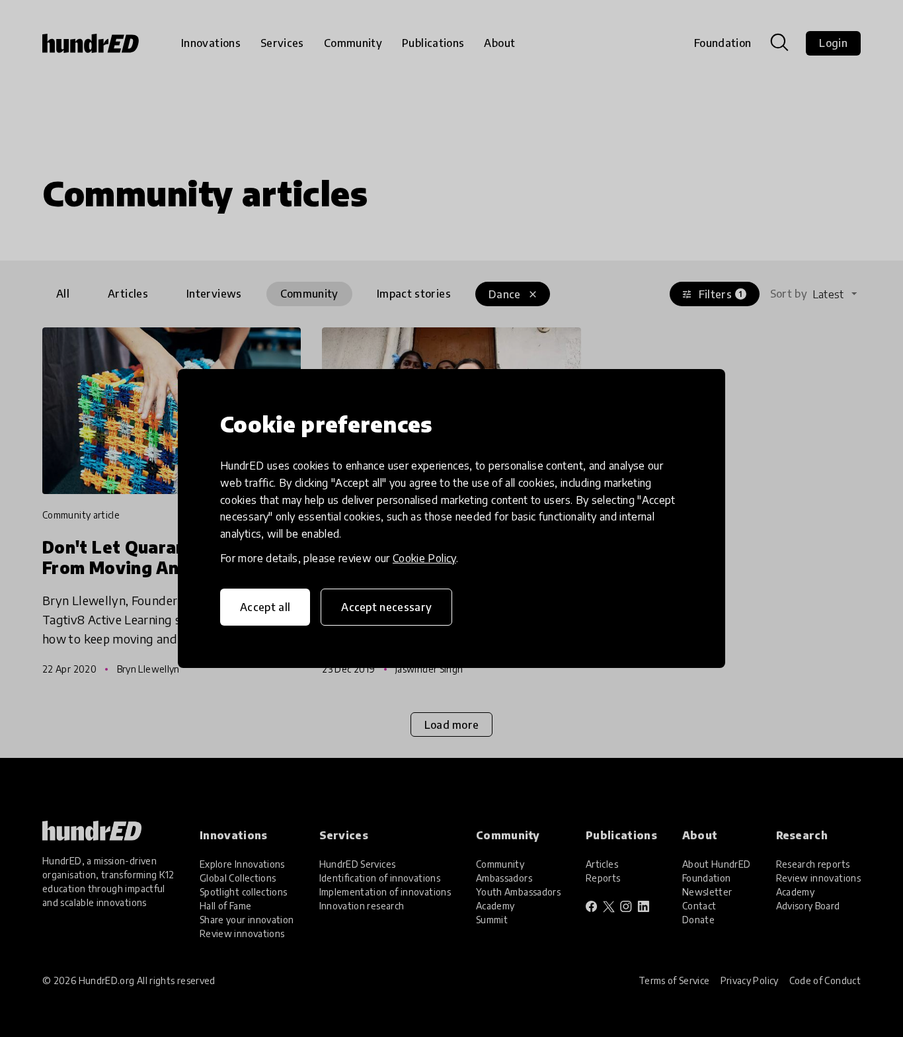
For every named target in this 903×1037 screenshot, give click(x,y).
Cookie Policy (424, 558)
